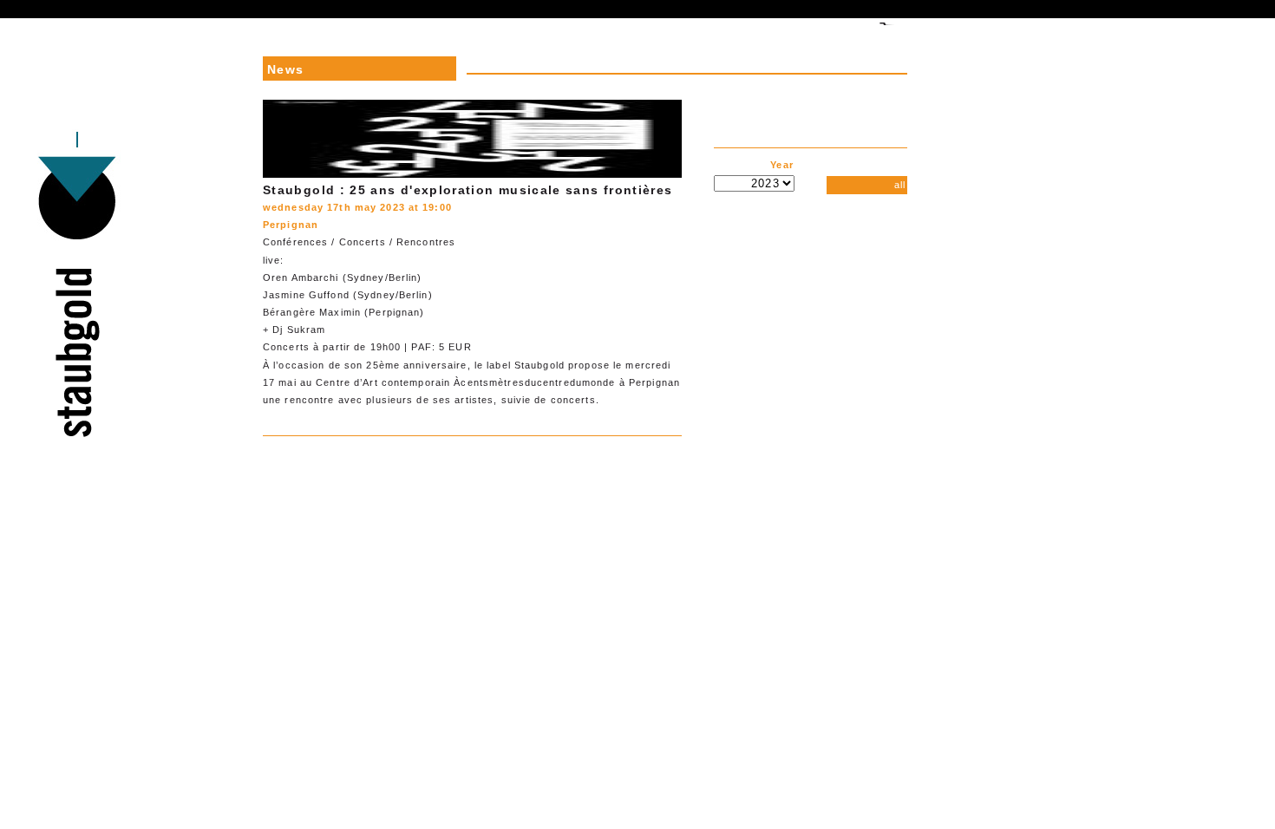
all (900, 185)
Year (782, 165)
